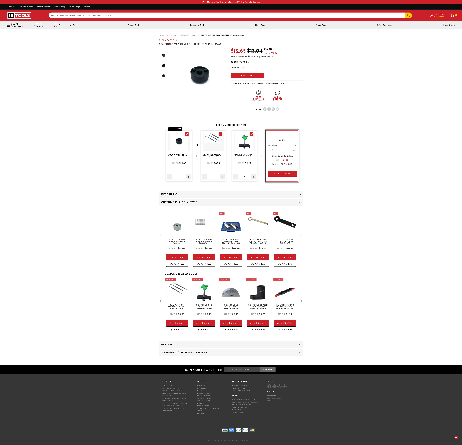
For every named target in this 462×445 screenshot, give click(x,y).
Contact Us (201, 413)
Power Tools (321, 25)
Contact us (271, 396)
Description (170, 194)
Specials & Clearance (38, 25)
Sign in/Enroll (439, 15)
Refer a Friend (203, 406)
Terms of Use (237, 409)
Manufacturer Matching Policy (245, 399)
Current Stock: (240, 62)
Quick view (177, 264)
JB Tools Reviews (204, 398)
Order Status (202, 385)
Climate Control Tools (171, 390)
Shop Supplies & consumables (174, 408)
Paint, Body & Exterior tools (174, 398)
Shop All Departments (17, 25)
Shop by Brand (56, 25)
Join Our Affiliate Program (208, 408)
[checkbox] (187, 134)
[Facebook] (269, 109)
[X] (264, 109)
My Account (202, 388)
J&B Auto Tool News (240, 385)
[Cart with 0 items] (452, 15)
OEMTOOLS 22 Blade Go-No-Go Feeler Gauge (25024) (231, 306)
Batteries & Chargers (170, 388)
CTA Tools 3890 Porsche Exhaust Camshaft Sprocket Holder (285, 241)
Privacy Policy (238, 412)
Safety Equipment (385, 25)
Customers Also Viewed (179, 202)
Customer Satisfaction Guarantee (245, 402)
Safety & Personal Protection (174, 403)
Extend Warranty (44, 7)
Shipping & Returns (204, 390)
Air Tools (73, 25)
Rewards (87, 7)
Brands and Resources (241, 390)
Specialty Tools (168, 411)
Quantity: (235, 67)
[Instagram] (284, 386)
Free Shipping (59, 7)
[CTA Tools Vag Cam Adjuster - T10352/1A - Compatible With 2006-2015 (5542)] (204, 231)
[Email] (277, 109)
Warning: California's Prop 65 (184, 352)
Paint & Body (449, 25)
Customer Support (26, 7)
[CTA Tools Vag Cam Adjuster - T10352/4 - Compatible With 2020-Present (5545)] (177, 228)
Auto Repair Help (239, 388)
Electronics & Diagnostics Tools (175, 393)
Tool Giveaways (203, 401)
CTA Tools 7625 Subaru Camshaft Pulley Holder (258, 241)
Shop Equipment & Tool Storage (175, 406)
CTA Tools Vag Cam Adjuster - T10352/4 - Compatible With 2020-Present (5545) (177, 241)
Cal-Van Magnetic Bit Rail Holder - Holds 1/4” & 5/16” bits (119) (284, 306)
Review (166, 345)
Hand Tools (260, 25)
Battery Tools (134, 25)
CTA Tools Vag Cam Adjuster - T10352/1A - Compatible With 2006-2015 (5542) (204, 241)
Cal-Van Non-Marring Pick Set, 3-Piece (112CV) (177, 306)
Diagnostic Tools (197, 25)
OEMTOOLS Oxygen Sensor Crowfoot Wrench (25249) (258, 306)
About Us (11, 7)
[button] (196, 156)
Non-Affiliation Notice (241, 404)
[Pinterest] (273, 109)
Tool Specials (168, 385)
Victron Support (204, 395)
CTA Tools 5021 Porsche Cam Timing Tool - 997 (231, 241)
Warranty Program (240, 407)
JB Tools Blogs (74, 7)
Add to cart (177, 257)
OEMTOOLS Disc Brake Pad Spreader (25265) (204, 306)
